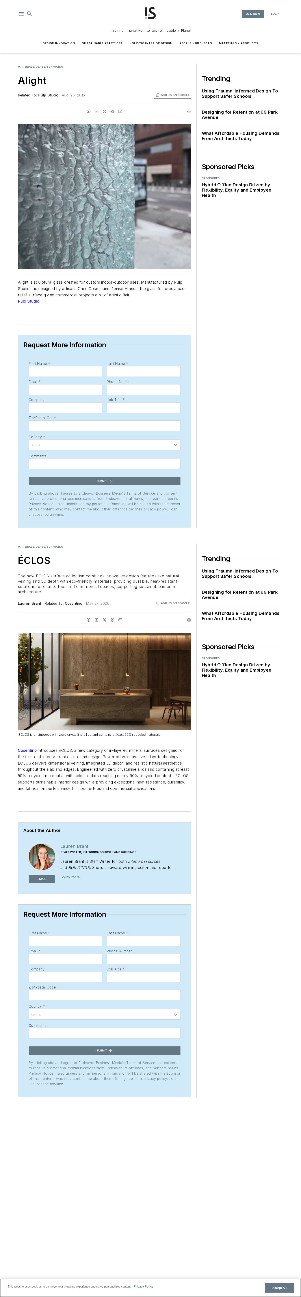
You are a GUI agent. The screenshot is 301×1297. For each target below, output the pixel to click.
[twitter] (104, 111)
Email (35, 381)
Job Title (115, 399)
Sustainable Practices (102, 43)
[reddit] (112, 111)
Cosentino (74, 603)
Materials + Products (238, 43)
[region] (150, 1288)
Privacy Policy (143, 1286)
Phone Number (119, 381)
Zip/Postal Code (42, 418)
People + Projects (196, 43)
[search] (29, 14)
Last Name (117, 363)
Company (37, 399)
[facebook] (88, 111)
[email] (120, 111)
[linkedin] (96, 111)
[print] (189, 111)
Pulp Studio (48, 95)
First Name (39, 363)
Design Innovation (59, 43)
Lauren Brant (29, 603)
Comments (37, 456)
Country (37, 437)
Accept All (279, 1288)
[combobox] (104, 445)
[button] (21, 14)
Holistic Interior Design (151, 43)
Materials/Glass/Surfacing (40, 66)
